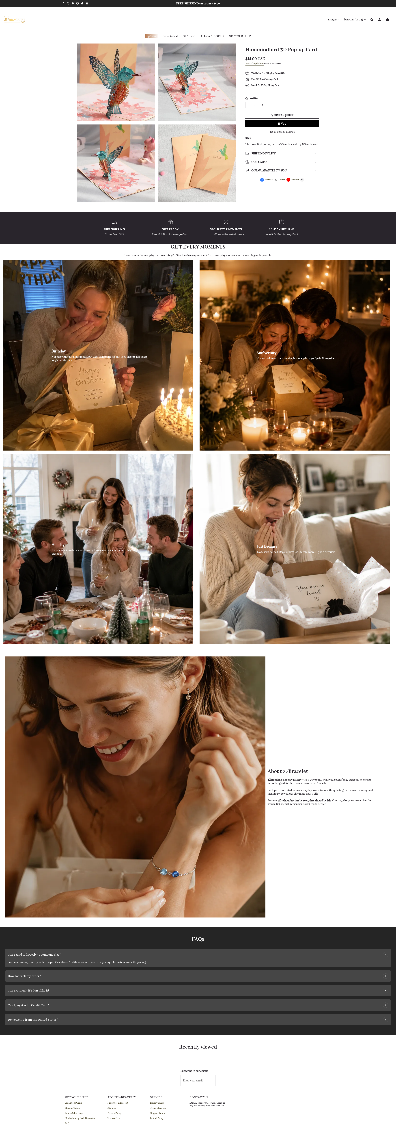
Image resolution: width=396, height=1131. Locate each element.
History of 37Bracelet (118, 1102)
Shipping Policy (72, 1108)
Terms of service (158, 1108)
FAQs (67, 1123)
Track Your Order (73, 1102)
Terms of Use (114, 1118)
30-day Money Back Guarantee (80, 1118)
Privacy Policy (114, 1113)
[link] (189, 36)
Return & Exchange (74, 1113)
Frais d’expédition (254, 63)
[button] (371, 19)
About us (112, 1108)
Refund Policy (157, 1118)
